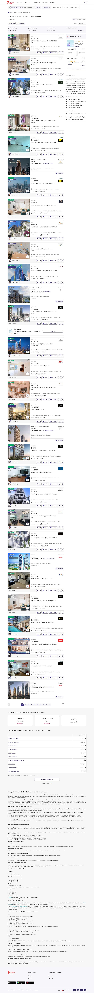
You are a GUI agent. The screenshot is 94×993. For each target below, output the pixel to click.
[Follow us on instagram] (74, 990)
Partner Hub (51, 976)
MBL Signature (11, 753)
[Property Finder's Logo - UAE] (10, 2)
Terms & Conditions (12, 990)
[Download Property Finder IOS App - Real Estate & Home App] (12, 982)
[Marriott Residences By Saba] (36, 433)
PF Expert (50, 978)
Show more (79, 30)
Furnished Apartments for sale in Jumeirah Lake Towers (78, 79)
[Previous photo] (9, 42)
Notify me (52, 331)
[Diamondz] (36, 561)
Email (46, 52)
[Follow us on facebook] (78, 990)
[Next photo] (28, 42)
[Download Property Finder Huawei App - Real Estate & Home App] (30, 982)
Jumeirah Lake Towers (16, 7)
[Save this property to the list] (59, 52)
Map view (12, 23)
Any (74, 19)
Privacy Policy (21, 990)
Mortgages (52, 2)
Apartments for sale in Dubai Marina (74, 99)
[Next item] (84, 49)
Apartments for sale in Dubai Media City (75, 105)
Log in (84, 2)
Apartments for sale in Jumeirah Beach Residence (77, 101)
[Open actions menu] (62, 52)
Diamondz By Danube (13, 742)
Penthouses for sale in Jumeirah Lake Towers (76, 89)
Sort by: (75, 23)
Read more (70, 64)
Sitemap (36, 990)
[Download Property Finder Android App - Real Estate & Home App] (21, 982)
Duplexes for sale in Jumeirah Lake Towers (75, 91)
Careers (30, 978)
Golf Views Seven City (13, 771)
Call (40, 52)
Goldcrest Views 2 (12, 767)
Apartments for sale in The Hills (73, 107)
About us (30, 976)
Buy (17, 2)
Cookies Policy (29, 990)
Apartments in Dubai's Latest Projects (74, 119)
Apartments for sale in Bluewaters (73, 103)
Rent (22, 2)
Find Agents (45, 2)
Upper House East (12, 749)
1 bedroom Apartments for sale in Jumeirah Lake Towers (78, 78)
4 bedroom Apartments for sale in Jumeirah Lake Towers (78, 87)
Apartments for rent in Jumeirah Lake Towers (76, 113)
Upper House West (12, 745)
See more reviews (75, 69)
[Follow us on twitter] (81, 990)
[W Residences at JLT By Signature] (36, 294)
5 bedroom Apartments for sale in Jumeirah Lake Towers (78, 93)
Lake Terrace (11, 764)
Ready (84, 19)
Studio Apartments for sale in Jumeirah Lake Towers (77, 83)
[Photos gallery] (19, 42)
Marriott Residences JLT (14, 738)
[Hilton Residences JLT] (36, 166)
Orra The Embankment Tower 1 (16, 760)
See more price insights (47, 779)
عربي (59, 990)
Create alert (21, 23)
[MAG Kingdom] (36, 690)
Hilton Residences (12, 756)
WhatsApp (53, 52)
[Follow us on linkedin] (85, 990)
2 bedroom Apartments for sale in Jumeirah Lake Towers (78, 81)
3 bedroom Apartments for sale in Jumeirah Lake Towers (78, 85)
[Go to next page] (63, 704)
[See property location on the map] (27, 49)
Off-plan (79, 19)
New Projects (28, 2)
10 (49, 704)
